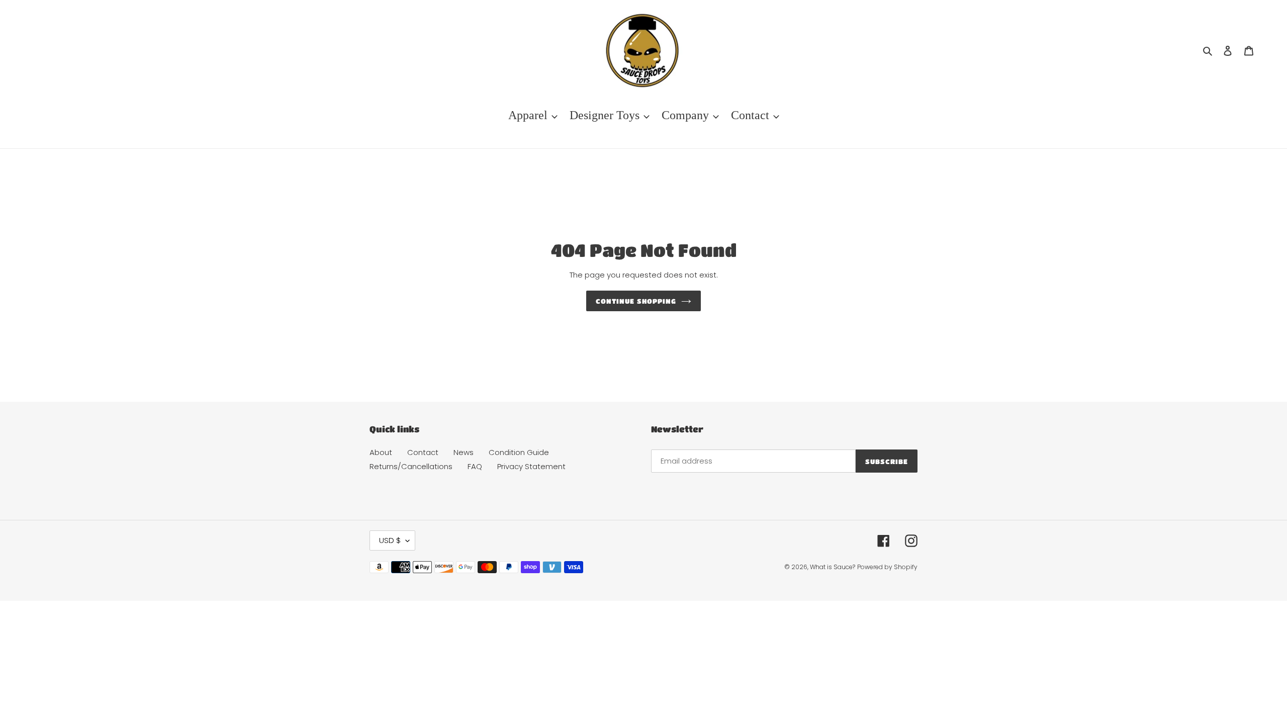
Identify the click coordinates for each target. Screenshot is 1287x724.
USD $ (390, 540)
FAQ (475, 466)
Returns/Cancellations (411, 466)
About (381, 452)
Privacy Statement (531, 466)
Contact (422, 452)
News (463, 452)
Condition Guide (519, 452)
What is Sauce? (832, 567)
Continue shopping (636, 301)
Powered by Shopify (887, 567)
